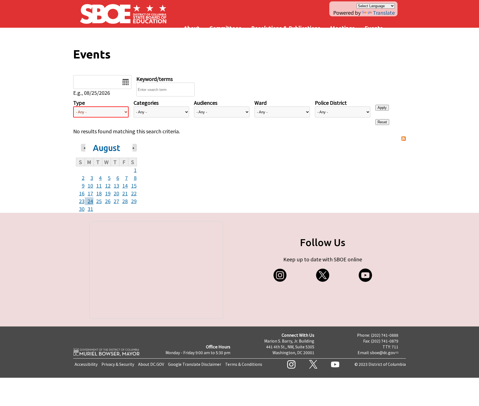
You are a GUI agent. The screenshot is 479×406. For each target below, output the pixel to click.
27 (116, 201)
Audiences (205, 102)
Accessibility (86, 364)
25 (99, 201)
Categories (146, 102)
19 (108, 193)
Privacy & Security (117, 364)
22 (134, 193)
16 (82, 193)
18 (99, 193)
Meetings (342, 28)
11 (99, 185)
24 (90, 201)
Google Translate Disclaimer (194, 364)
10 (90, 185)
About (192, 28)
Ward (260, 102)
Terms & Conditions (243, 364)
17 (90, 193)
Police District (331, 102)
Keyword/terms (154, 78)
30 (82, 208)
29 (134, 201)
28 (125, 201)
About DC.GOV (151, 364)
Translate (384, 12)
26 (108, 201)
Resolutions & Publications (285, 28)
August (106, 148)
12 (108, 185)
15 (134, 185)
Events (374, 28)
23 (82, 201)
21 (125, 193)
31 (90, 208)
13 (116, 185)
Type (79, 102)
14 (125, 185)
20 (116, 193)
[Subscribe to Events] (403, 138)
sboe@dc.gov (382, 352)
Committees (225, 28)
